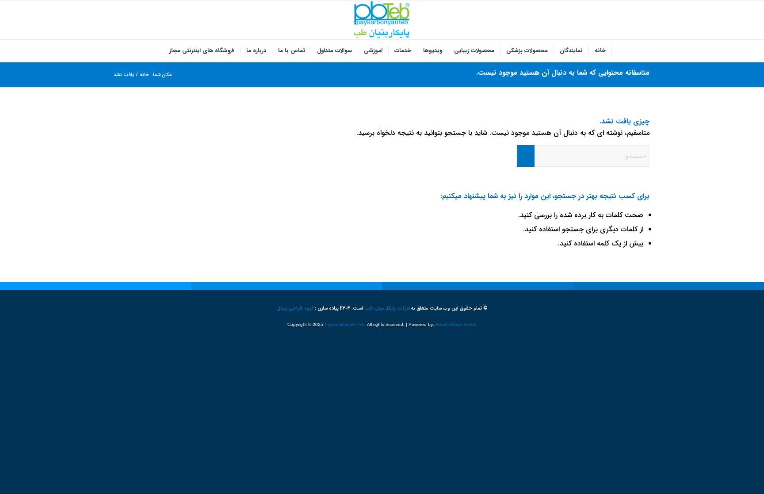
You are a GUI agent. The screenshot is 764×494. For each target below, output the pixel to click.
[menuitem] (600, 51)
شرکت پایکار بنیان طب (387, 308)
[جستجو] (158, 51)
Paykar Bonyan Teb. (345, 324)
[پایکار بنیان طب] (382, 19)
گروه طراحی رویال (295, 308)
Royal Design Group (456, 324)
